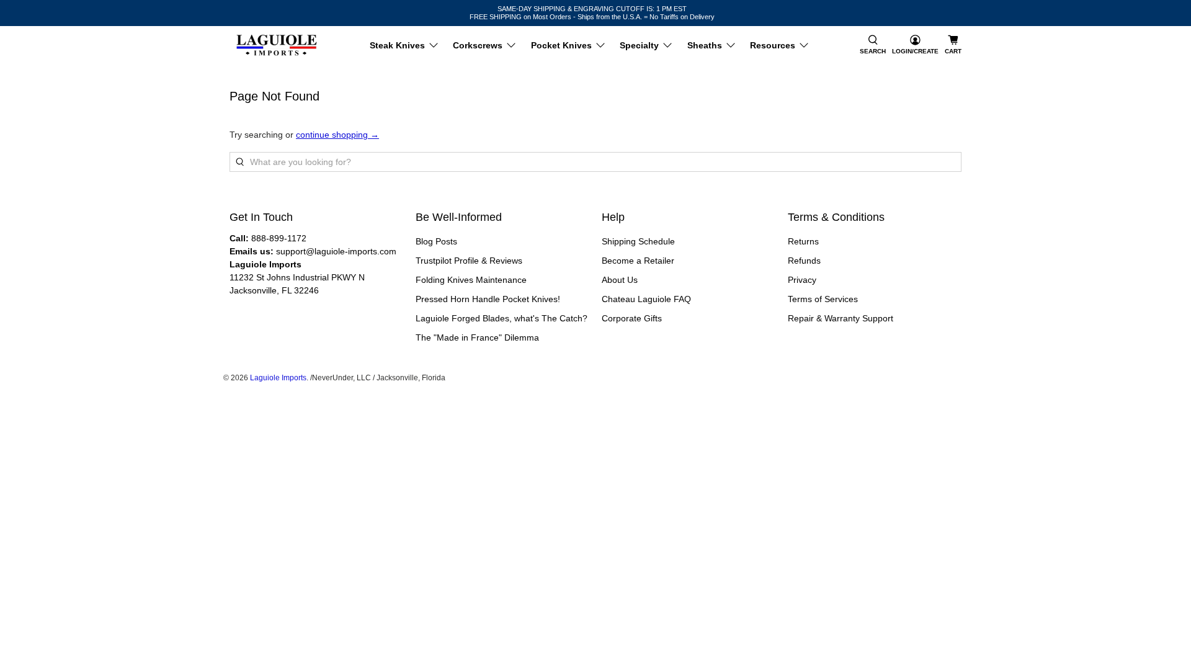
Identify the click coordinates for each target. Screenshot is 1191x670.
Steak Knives (397, 45)
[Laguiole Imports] (276, 45)
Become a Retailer (638, 261)
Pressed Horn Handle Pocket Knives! (488, 299)
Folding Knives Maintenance (471, 280)
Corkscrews (477, 45)
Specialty (639, 45)
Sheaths (704, 45)
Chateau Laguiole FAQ (646, 299)
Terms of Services (823, 299)
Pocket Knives (561, 45)
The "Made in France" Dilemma (477, 337)
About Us (620, 280)
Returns (803, 241)
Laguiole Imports (278, 377)
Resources (772, 45)
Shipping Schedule (638, 241)
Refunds (804, 261)
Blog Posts (436, 241)
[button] (873, 45)
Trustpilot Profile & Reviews (469, 261)
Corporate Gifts (632, 318)
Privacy (802, 280)
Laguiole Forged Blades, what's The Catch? (501, 318)
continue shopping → (337, 135)
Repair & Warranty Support (840, 318)
